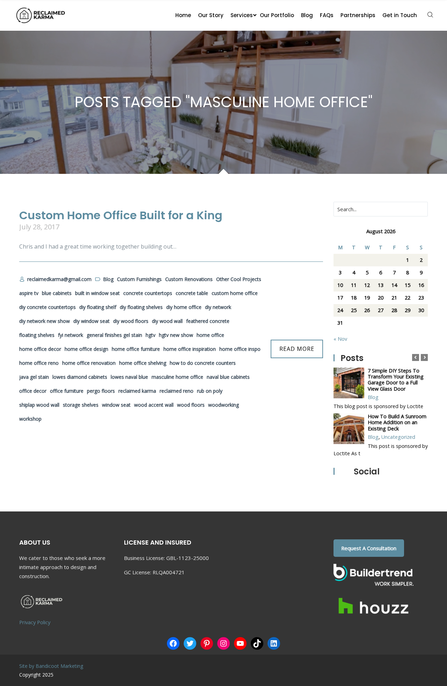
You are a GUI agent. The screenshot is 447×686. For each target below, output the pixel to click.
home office (210, 335)
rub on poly (209, 391)
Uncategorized (398, 437)
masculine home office (177, 377)
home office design (86, 349)
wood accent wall (154, 404)
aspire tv (28, 293)
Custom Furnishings (139, 279)
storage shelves (80, 404)
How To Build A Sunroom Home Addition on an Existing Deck (397, 422)
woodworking (223, 404)
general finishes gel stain (114, 335)
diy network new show (44, 321)
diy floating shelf (97, 307)
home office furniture (136, 349)
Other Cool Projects (238, 279)
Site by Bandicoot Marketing (51, 666)
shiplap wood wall (39, 404)
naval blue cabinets (228, 377)
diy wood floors (130, 321)
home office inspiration (189, 349)
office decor (32, 391)
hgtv (150, 335)
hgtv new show (176, 335)
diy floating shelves (141, 307)
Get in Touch (399, 15)
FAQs (327, 15)
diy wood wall (167, 321)
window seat (116, 404)
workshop (30, 418)
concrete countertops (147, 293)
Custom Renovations (189, 279)
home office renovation (89, 363)
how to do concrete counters (203, 363)
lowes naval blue (129, 377)
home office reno (39, 363)
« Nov (340, 338)
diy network (218, 307)
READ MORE (296, 349)
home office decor (40, 349)
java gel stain (34, 377)
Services (241, 15)
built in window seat (97, 293)
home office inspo (240, 349)
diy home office (183, 307)
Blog (307, 15)
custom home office (235, 293)
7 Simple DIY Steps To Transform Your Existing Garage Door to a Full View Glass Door (396, 379)
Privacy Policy (34, 622)
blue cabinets (57, 293)
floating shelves (36, 335)
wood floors (191, 404)
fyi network (70, 335)
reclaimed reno (176, 391)
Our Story (211, 15)
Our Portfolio (277, 15)
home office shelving (142, 363)
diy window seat (91, 321)
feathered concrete (207, 321)
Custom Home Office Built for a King (120, 215)
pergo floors (101, 391)
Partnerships (357, 15)
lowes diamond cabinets (79, 377)
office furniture (66, 391)
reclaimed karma (137, 391)
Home (183, 15)
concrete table (192, 293)
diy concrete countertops (47, 307)
